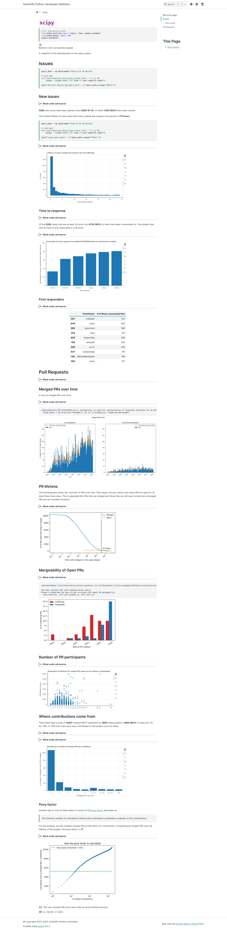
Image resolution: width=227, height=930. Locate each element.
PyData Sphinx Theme (187, 924)
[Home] (37, 12)
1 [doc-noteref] (86, 722)
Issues (166, 19)
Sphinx (41, 926)
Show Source (173, 47)
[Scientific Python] (202, 4)
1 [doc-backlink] (40, 907)
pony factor (97, 810)
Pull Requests (169, 27)
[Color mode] (191, 4)
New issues (170, 23)
